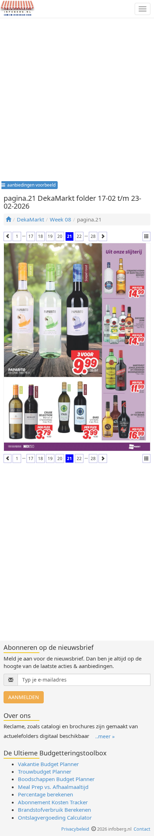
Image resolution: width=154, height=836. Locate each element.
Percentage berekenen (45, 794)
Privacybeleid (75, 829)
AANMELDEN (23, 697)
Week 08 (60, 219)
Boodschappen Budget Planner (56, 779)
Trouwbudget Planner (44, 771)
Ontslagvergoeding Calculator (55, 817)
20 (59, 236)
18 (40, 236)
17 (30, 236)
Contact (142, 829)
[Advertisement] (77, 102)
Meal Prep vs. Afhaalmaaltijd (53, 786)
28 (93, 236)
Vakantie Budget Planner (48, 764)
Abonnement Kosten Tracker (53, 802)
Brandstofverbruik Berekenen (54, 809)
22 (79, 236)
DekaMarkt (30, 219)
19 (50, 236)
